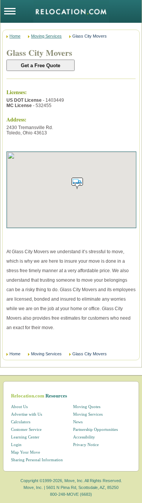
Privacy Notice (86, 444)
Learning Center (25, 437)
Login (16, 444)
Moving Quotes (86, 406)
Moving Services (46, 36)
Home (14, 36)
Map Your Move (25, 452)
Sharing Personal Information (37, 459)
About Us (19, 406)
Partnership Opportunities (95, 429)
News (78, 421)
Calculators (20, 421)
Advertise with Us (26, 414)
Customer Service (26, 429)
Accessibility (84, 437)
